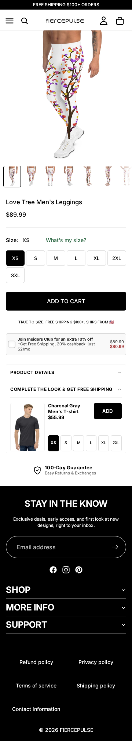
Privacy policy (95, 662)
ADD (107, 411)
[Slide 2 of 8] (31, 176)
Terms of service (36, 685)
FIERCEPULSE (76, 730)
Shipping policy (96, 685)
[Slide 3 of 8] (50, 176)
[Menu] (9, 21)
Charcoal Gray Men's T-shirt (64, 408)
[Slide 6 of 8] (107, 176)
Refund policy (36, 662)
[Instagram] (66, 569)
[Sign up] (115, 547)
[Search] (24, 21)
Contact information (36, 709)
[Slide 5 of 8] (88, 176)
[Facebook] (53, 569)
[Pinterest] (78, 569)
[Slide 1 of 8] (12, 176)
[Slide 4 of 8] (69, 176)
